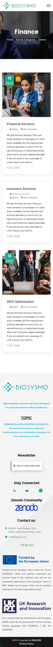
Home (10, 39)
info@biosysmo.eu (17, 537)
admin (15, 129)
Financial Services (21, 124)
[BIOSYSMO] (19, 5)
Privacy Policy (26, 644)
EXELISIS (36, 640)
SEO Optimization (20, 301)
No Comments (30, 129)
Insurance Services (21, 189)
